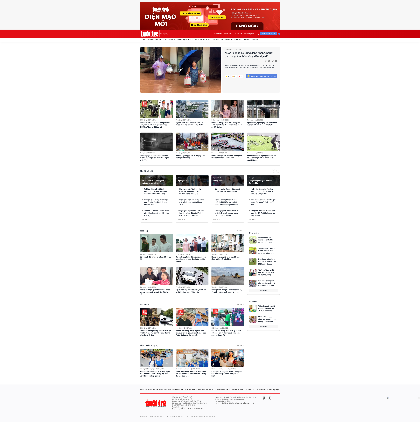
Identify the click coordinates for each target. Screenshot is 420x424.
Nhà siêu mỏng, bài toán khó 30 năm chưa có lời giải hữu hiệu (225, 258)
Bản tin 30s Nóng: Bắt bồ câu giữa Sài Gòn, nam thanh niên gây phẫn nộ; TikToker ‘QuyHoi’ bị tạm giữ (155, 125)
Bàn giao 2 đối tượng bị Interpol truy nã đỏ (155, 258)
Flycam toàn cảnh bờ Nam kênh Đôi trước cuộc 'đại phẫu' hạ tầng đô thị (189, 124)
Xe (207, 390)
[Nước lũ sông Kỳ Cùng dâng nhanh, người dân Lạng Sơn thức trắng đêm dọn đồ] (180, 70)
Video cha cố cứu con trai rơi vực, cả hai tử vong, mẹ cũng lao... (266, 250)
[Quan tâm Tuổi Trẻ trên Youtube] (264, 398)
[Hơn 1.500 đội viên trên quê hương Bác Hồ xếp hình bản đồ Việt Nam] (227, 142)
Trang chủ (143, 390)
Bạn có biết (187, 39)
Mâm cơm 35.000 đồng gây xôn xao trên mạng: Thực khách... (267, 319)
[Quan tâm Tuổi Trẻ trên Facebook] (269, 398)
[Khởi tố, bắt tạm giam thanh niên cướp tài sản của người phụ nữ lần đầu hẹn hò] (156, 276)
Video (165, 390)
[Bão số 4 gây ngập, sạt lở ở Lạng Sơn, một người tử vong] (192, 142)
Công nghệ (254, 39)
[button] (274, 171)
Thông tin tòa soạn (178, 407)
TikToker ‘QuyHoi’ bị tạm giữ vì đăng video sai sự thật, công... (266, 272)
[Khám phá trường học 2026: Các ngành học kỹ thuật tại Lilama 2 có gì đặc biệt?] (227, 358)
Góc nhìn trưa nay (227, 39)
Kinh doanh (193, 390)
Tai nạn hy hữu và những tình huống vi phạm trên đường (153, 182)
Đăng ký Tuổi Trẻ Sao (268, 33)
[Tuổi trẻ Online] (156, 403)
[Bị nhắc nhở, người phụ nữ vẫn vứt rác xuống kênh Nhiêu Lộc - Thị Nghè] (263, 109)
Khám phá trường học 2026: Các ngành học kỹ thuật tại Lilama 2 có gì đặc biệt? (226, 373)
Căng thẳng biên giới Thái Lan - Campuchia (261, 182)
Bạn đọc (276, 390)
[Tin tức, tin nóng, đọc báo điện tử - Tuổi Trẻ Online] (150, 33)
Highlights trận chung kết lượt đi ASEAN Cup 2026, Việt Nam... (267, 261)
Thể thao (195, 39)
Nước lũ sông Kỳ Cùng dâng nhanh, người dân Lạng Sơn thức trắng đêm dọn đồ (249, 54)
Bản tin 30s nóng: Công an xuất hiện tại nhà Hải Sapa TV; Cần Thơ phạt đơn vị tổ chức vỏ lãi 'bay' (155, 333)
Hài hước (209, 39)
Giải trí (202, 39)
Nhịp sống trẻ (220, 390)
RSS (254, 403)
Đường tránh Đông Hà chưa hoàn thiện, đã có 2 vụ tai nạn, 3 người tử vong (226, 291)
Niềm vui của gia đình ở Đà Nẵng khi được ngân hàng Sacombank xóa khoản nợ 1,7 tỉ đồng (226, 125)
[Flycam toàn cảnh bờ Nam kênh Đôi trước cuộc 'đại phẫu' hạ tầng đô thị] (192, 109)
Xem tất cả (145, 219)
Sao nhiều (253, 302)
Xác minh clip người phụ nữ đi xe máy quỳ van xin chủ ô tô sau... (266, 283)
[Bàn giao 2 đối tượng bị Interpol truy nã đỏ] (156, 243)
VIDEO (164, 34)
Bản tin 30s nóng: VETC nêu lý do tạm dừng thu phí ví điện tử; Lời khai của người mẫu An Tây (226, 333)
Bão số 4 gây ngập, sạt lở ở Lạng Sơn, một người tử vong (190, 157)
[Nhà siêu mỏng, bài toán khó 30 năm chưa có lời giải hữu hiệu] (227, 243)
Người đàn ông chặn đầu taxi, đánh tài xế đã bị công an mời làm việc (191, 291)
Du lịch (211, 390)
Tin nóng (150, 39)
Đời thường (178, 39)
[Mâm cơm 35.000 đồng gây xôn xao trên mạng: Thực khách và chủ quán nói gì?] (252, 319)
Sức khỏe (247, 39)
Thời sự (170, 390)
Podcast (219, 34)
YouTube (229, 34)
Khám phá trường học (149, 345)
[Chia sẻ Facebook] (269, 61)
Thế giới (170, 39)
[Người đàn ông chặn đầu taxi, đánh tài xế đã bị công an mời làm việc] (192, 276)
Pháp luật (184, 390)
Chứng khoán (218, 181)
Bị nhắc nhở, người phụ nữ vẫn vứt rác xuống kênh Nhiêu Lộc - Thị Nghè (262, 124)
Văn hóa (228, 390)
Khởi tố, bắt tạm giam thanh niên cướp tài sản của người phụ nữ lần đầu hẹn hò (155, 292)
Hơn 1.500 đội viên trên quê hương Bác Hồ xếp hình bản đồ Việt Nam (226, 157)
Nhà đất (255, 390)
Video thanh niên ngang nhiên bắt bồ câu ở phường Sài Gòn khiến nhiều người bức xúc (261, 158)
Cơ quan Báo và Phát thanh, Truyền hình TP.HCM (187, 409)
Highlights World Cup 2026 (188, 181)
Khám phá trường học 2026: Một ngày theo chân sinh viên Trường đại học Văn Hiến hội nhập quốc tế (155, 373)
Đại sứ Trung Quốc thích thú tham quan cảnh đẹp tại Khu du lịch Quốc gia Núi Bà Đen (191, 259)
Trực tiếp (158, 39)
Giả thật (269, 390)
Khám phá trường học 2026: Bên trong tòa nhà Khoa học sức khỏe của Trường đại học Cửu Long (191, 373)
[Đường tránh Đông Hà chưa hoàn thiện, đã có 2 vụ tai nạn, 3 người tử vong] (227, 276)
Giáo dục (248, 390)
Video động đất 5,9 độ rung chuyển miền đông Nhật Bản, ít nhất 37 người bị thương (154, 158)
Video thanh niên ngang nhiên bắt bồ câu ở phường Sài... (265, 239)
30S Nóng (216, 39)
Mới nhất (143, 39)
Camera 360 (238, 39)
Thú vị (164, 39)
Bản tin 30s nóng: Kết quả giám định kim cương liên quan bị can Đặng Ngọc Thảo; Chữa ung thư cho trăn (191, 333)
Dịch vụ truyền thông (221, 403)
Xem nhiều (254, 233)
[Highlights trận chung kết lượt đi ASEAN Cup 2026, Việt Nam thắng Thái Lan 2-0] (252, 261)
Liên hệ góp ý (247, 403)
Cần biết (239, 34)
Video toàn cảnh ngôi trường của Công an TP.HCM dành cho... (266, 308)
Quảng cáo (250, 34)
